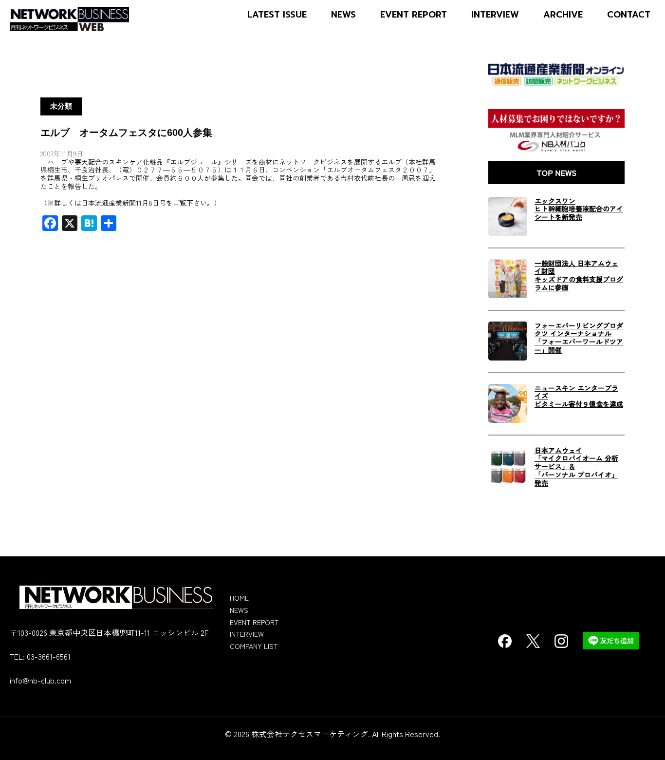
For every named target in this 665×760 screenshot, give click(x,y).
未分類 (61, 106)
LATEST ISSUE (277, 15)
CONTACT (628, 15)
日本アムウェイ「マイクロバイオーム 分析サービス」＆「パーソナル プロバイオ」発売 (576, 466)
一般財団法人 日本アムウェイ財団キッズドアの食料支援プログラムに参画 (579, 275)
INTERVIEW (495, 15)
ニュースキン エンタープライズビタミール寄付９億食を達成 (579, 396)
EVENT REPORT (413, 15)
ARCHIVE (563, 15)
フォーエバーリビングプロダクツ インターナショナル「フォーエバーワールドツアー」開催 (579, 338)
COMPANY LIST (254, 646)
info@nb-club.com (40, 680)
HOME (239, 598)
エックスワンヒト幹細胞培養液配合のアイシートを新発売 (579, 209)
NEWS (343, 15)
